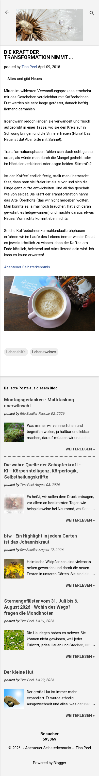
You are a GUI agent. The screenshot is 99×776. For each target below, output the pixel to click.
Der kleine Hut (19, 672)
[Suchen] (92, 14)
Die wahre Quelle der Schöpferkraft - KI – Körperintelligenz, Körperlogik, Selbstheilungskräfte (42, 471)
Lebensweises (44, 352)
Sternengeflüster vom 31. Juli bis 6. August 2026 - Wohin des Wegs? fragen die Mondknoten (41, 607)
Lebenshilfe (16, 352)
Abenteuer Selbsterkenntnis (27, 267)
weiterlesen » (80, 449)
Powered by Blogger (49, 763)
